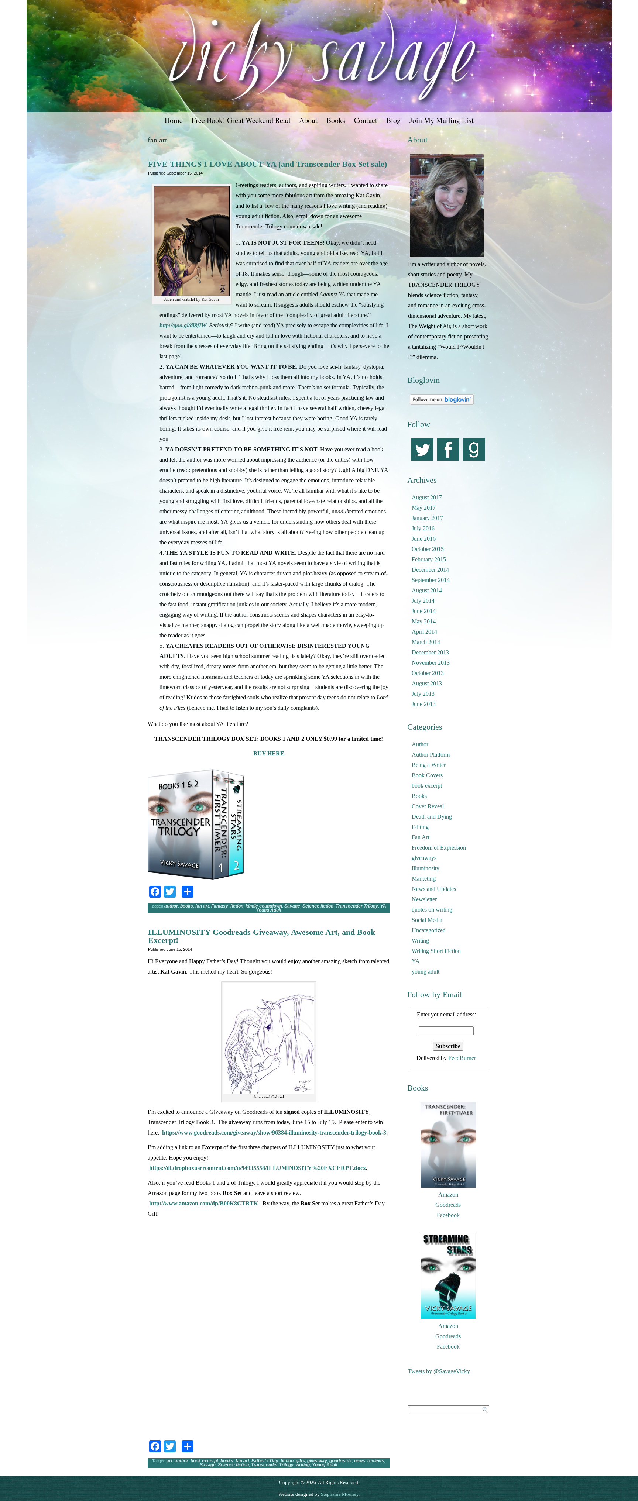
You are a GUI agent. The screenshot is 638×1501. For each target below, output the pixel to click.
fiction (236, 906)
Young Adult (268, 910)
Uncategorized (429, 930)
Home (174, 120)
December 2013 (430, 652)
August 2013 (427, 683)
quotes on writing (432, 909)
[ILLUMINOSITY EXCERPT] (170, 1310)
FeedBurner (462, 1058)
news (359, 1460)
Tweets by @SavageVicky (439, 1371)
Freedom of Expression (439, 847)
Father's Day (264, 1460)
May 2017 (424, 508)
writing (303, 1464)
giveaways (424, 858)
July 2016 (423, 528)
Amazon (448, 1194)
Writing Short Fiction (436, 951)
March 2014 (426, 642)
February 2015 (429, 559)
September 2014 (431, 580)
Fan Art (420, 837)
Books (335, 120)
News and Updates (434, 889)
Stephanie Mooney (340, 1494)
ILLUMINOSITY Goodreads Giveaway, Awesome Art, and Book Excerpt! (261, 936)
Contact (365, 120)
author (171, 906)
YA (383, 906)
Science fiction (317, 906)
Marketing (424, 878)
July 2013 (423, 694)
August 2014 (427, 590)
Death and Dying (432, 816)
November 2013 (431, 663)
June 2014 (424, 611)
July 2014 (423, 601)
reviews (375, 1460)
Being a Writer (429, 765)
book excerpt (204, 1460)
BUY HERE (268, 753)
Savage (292, 906)
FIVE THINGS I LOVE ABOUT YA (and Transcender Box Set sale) (267, 164)
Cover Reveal (428, 806)
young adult (425, 971)
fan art (202, 906)
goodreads (340, 1460)
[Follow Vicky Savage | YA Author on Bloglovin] (442, 405)
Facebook (448, 1215)
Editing (420, 827)
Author (420, 744)
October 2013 (428, 673)
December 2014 (430, 570)
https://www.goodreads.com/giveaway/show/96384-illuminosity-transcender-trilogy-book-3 (274, 1132)
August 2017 (427, 497)
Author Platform (431, 754)
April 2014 (424, 632)
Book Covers (427, 775)
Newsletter (424, 899)
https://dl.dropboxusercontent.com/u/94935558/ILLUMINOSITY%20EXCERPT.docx (257, 1168)
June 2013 (424, 704)
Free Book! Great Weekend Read (241, 120)
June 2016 (424, 539)
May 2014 (424, 621)
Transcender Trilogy (357, 906)
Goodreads (448, 1205)
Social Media (427, 920)
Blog (393, 120)
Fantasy (219, 906)
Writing (420, 940)
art (169, 1460)
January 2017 (427, 518)
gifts (300, 1460)
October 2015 (428, 549)
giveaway (317, 1460)
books (186, 906)
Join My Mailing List (441, 120)
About (308, 120)
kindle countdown (264, 906)
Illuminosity (425, 868)
